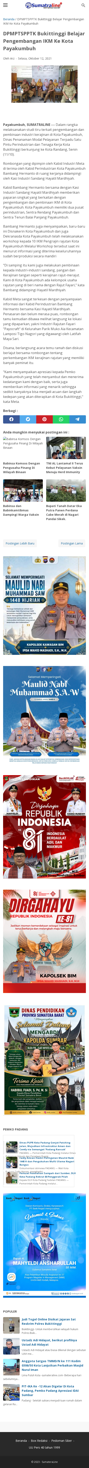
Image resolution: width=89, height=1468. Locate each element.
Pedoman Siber (61, 1441)
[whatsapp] (61, 419)
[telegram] (77, 419)
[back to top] (81, 1458)
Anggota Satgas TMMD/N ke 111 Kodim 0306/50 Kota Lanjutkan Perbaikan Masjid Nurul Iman (52, 1365)
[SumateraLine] (44, 5)
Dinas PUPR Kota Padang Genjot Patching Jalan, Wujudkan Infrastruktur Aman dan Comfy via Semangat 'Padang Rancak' (45, 1146)
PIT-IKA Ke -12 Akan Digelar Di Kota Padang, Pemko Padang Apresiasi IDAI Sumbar (50, 1390)
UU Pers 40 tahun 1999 (44, 1447)
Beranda (21, 1441)
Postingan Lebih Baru (20, 543)
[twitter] (28, 419)
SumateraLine (50, 1462)
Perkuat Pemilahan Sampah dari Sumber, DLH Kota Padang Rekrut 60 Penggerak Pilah (47, 1175)
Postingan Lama (72, 543)
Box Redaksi (39, 1441)
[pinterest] (44, 419)
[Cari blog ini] (83, 5)
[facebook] (11, 419)
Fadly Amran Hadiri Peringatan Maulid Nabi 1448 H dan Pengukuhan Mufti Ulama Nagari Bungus (46, 1161)
